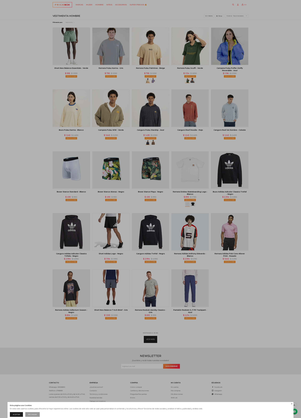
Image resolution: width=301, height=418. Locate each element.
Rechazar (32, 414)
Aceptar (16, 414)
